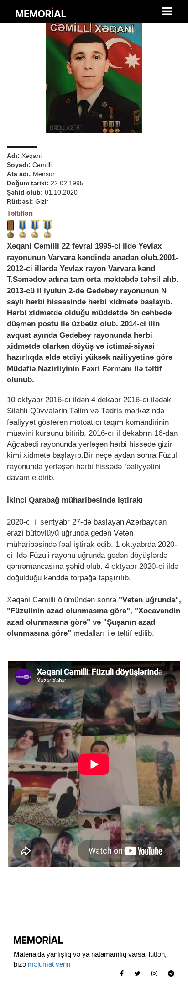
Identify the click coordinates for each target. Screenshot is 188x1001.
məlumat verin (49, 964)
